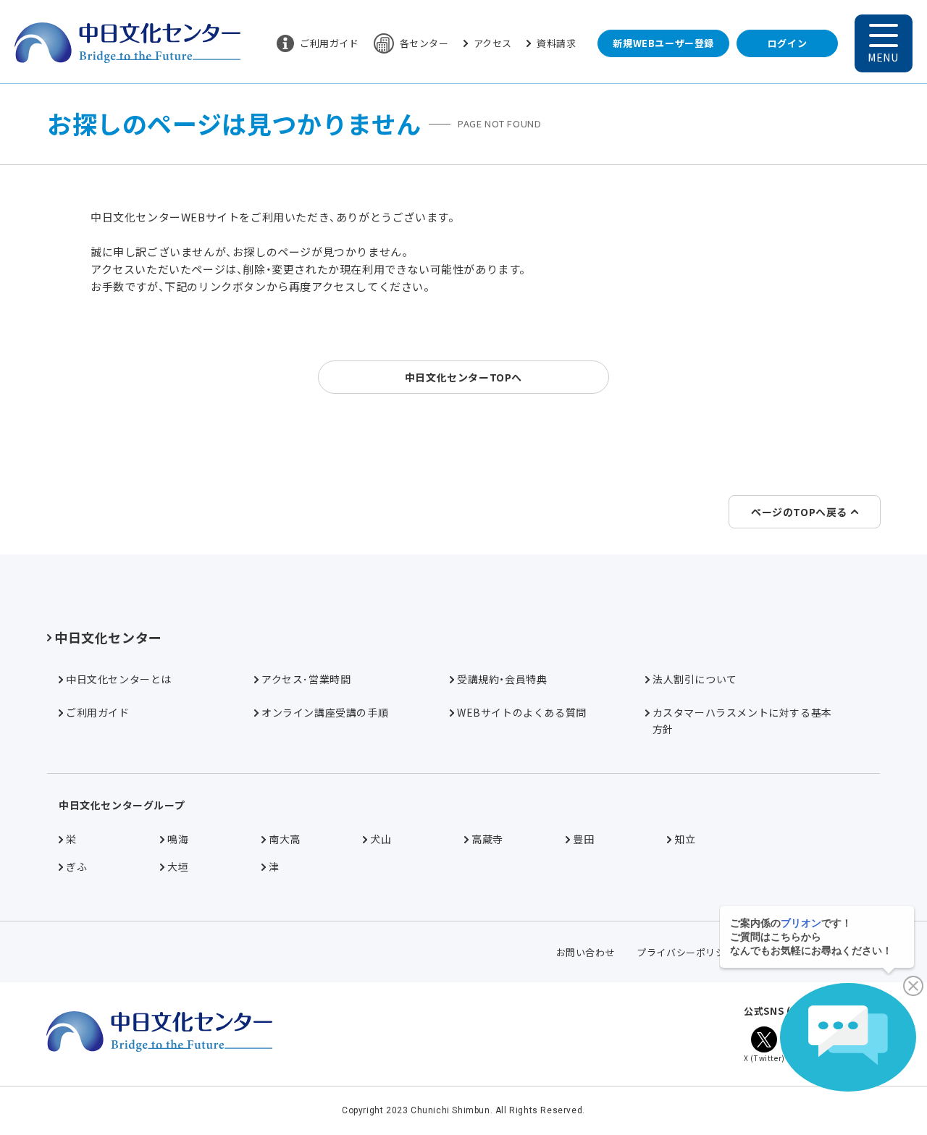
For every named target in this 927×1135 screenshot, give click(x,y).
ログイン (787, 43)
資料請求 (556, 43)
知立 (684, 839)
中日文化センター (108, 637)
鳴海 (177, 839)
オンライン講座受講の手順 (324, 712)
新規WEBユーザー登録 (663, 43)
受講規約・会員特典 (502, 679)
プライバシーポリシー (686, 952)
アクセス (493, 43)
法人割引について (695, 679)
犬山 (380, 839)
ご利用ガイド (329, 43)
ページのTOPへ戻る (799, 512)
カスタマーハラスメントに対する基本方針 (742, 720)
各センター (424, 43)
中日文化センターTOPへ (463, 377)
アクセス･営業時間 (306, 679)
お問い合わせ (586, 952)
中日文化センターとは (119, 679)
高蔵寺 (487, 839)
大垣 (177, 866)
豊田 (583, 839)
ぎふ (76, 866)
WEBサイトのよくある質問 (522, 712)
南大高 (285, 839)
